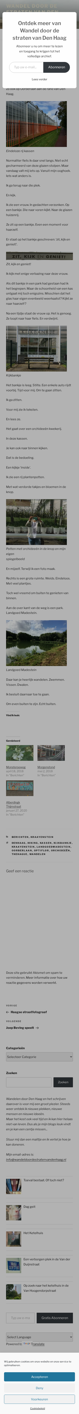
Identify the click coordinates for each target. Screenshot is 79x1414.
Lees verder (39, 79)
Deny (39, 1388)
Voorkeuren (39, 1399)
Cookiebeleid (37, 1408)
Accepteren (39, 1377)
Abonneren (56, 67)
